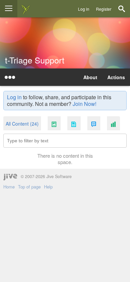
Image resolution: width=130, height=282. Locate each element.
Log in (83, 9)
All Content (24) (22, 123)
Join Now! (84, 104)
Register (103, 9)
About (90, 77)
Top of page (29, 186)
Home (9, 186)
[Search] (121, 8)
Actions (116, 77)
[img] (25, 8)
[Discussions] (93, 123)
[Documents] (73, 123)
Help (48, 186)
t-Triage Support (34, 60)
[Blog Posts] (54, 123)
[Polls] (113, 123)
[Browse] (8, 8)
